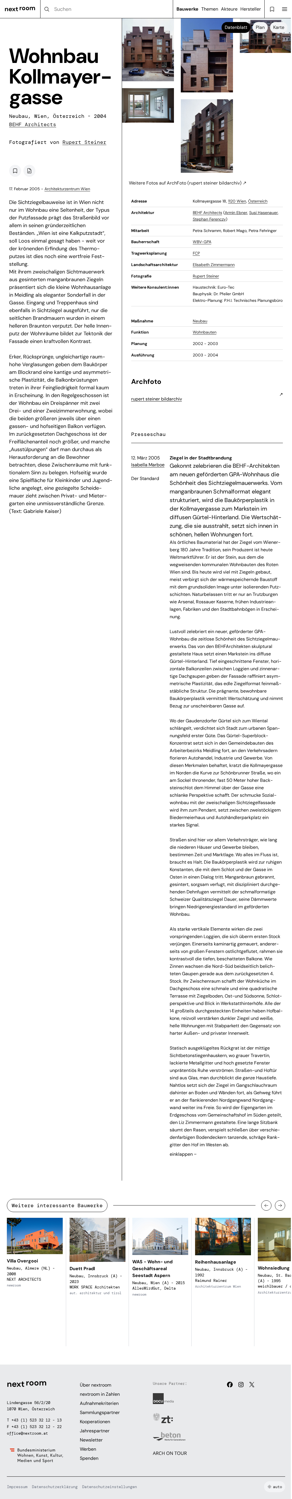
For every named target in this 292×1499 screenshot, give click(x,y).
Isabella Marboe (148, 465)
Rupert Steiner (84, 142)
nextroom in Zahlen (100, 1394)
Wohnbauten (204, 332)
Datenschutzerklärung (55, 1486)
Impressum (17, 1486)
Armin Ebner (236, 212)
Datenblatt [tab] (236, 27)
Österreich (257, 201)
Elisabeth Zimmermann (214, 264)
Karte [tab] (278, 27)
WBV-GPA (202, 241)
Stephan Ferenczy (209, 219)
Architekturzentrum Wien (67, 188)
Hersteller (250, 9)
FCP (196, 253)
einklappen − (183, 1154)
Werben (88, 1449)
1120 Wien (237, 201)
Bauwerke (187, 9)
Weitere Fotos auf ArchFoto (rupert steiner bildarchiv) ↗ (187, 183)
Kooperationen (95, 1422)
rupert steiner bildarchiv (156, 399)
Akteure (229, 9)
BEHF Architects (32, 124)
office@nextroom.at (27, 1433)
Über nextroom (95, 1385)
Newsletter (91, 1440)
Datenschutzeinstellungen (109, 1486)
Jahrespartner (95, 1431)
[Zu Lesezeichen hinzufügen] (15, 171)
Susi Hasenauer (263, 212)
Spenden (89, 1458)
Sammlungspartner (100, 1412)
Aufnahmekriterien (99, 1403)
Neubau (200, 321)
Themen (209, 9)
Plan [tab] (260, 27)
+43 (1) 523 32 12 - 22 (36, 1426)
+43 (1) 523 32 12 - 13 (36, 1420)
